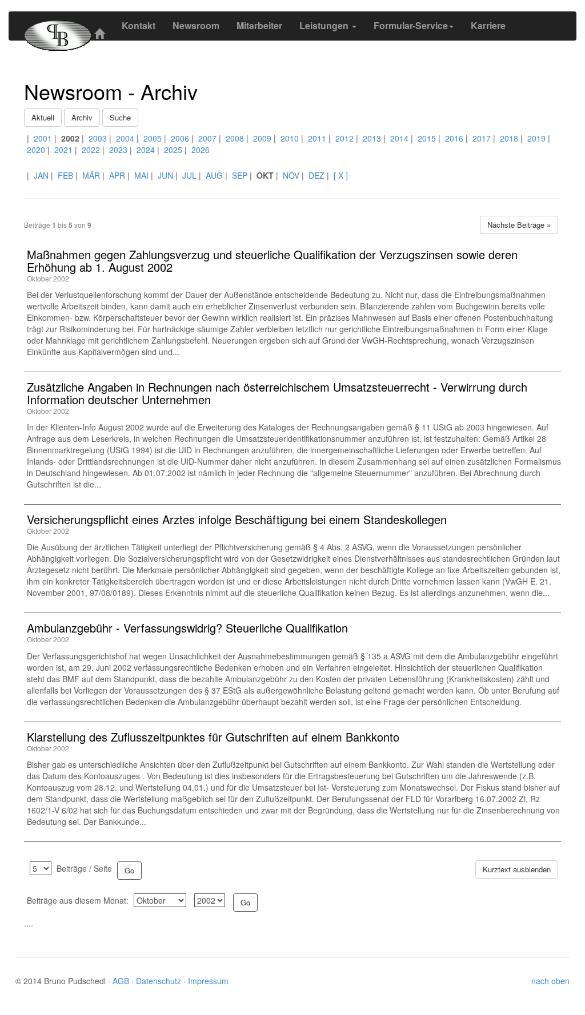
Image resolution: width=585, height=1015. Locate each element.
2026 (200, 149)
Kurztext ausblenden (517, 869)
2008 (235, 138)
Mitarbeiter (259, 25)
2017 (481, 138)
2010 (290, 138)
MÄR (91, 175)
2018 (509, 138)
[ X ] (341, 175)
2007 (207, 138)
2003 (98, 138)
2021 (63, 149)
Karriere (488, 25)
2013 (372, 138)
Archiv (82, 117)
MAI (141, 175)
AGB (122, 980)
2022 (91, 149)
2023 (118, 149)
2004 (125, 138)
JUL (189, 175)
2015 (427, 138)
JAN (41, 175)
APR (117, 175)
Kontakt (138, 25)
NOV (291, 175)
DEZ (316, 175)
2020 (36, 149)
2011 (317, 138)
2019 (536, 138)
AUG (214, 175)
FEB (65, 175)
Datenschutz (159, 980)
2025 (173, 149)
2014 (399, 138)
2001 (43, 138)
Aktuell (42, 117)
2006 (180, 138)
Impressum (208, 980)
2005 (152, 138)
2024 (146, 149)
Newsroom (196, 25)
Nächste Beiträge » (519, 224)
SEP (239, 175)
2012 (344, 138)
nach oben (550, 980)
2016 (454, 138)
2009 (262, 138)
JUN (165, 175)
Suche (120, 117)
